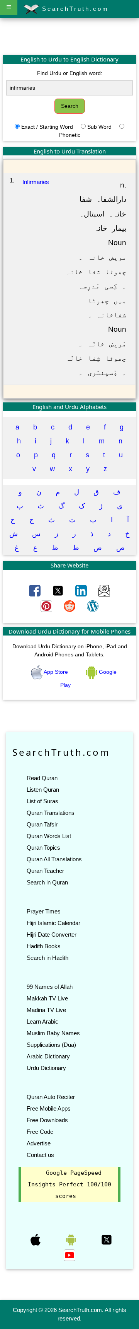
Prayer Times (44, 911)
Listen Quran (43, 789)
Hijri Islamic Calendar (53, 923)
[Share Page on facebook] (35, 590)
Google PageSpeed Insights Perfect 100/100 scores (69, 1184)
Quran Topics (43, 847)
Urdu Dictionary (46, 1068)
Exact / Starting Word (47, 127)
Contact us (40, 1155)
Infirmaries (35, 182)
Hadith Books (44, 946)
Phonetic (69, 135)
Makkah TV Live (47, 998)
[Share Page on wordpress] (92, 605)
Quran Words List (49, 836)
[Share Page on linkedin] (81, 590)
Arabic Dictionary (48, 1056)
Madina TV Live (46, 1010)
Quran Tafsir (42, 824)
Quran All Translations (54, 859)
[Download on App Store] (36, 1239)
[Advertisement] (69, 36)
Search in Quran (47, 882)
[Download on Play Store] (71, 1239)
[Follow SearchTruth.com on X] (106, 1239)
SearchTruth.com (74, 8)
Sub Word (99, 127)
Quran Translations (51, 812)
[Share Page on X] (58, 590)
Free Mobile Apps (49, 1108)
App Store (56, 672)
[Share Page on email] (104, 590)
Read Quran (42, 778)
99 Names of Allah (50, 986)
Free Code (40, 1131)
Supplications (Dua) (51, 1044)
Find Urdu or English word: (69, 73)
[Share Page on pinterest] (47, 605)
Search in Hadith (47, 957)
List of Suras (42, 801)
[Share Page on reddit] (70, 605)
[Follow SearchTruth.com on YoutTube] (69, 1254)
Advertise (39, 1143)
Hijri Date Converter (51, 934)
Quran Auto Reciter (51, 1097)
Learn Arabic (42, 1021)
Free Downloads (47, 1120)
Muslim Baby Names (53, 1033)
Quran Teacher (45, 870)
